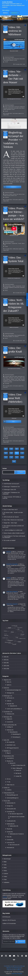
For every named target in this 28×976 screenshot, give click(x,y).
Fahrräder (9, 704)
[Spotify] (26, 956)
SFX (8, 779)
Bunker (16, 376)
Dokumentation (8, 59)
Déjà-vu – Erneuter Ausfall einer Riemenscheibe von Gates (15, 552)
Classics (17, 770)
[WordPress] (22, 956)
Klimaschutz (16, 59)
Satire (5, 740)
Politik (19, 379)
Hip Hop (17, 773)
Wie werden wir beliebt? (10, 540)
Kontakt (6, 966)
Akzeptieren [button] (14, 12)
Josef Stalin (16, 378)
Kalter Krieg (22, 378)
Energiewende (14, 243)
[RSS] (18, 956)
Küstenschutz (10, 108)
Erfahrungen (7, 696)
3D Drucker (9, 698)
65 (11, 449)
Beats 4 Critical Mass (18, 765)
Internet (14, 194)
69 (11, 453)
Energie (6, 246)
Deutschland (20, 376)
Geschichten (7, 712)
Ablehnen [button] (5, 12)
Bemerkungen (7, 859)
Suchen (5, 469)
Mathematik (10, 824)
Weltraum (16, 336)
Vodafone (12, 195)
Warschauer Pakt (17, 380)
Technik (9, 832)
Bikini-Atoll (12, 376)
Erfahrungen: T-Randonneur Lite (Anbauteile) (11, 493)
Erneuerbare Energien (15, 429)
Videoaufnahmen (8, 793)
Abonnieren (21, 942)
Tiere (8, 837)
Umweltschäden (10, 435)
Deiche (6, 107)
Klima (12, 59)
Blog (8, 753)
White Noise (10, 785)
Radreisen (9, 730)
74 (16, 457)
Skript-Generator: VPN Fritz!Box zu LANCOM (12, 497)
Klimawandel (22, 59)
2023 (5, 666)
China (6, 335)
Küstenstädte (16, 108)
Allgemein (6, 680)
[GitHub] (6, 956)
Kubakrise (8, 379)
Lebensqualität (6, 60)
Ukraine (10, 380)
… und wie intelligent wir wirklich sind (13, 530)
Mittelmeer (11, 60)
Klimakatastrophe (13, 431)
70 (16, 453)
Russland (6, 336)
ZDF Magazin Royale (12, 748)
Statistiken (6, 751)
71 (22, 453)
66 (16, 449)
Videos (5, 877)
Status (5, 871)
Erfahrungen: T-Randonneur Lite (12, 487)
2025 (5, 660)
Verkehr (6, 788)
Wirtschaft (9, 848)
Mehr (13, 421)
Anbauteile (12, 706)
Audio (8, 701)
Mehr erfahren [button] (5, 10)
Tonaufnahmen (7, 756)
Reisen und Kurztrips (9, 725)
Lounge (17, 776)
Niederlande (8, 109)
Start (4, 20)
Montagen (9, 693)
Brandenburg (16, 734)
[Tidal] (14, 960)
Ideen (8, 682)
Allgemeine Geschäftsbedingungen (13, 968)
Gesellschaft (10, 821)
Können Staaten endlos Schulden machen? (14, 533)
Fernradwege (16, 737)
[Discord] (14, 956)
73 (11, 457)
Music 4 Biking (16, 768)
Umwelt (15, 60)
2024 (5, 663)
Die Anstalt (9, 742)
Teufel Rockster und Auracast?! (11, 484)
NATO (16, 379)
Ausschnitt (9, 758)
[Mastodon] (2, 956)
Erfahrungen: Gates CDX (10, 490)
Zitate (5, 868)
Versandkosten (18, 970)
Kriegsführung (19, 335)
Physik (8, 829)
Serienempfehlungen (12, 798)
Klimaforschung (6, 431)
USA (13, 336)
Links (5, 865)
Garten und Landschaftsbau (13, 709)
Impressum (10, 966)
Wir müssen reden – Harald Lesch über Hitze (13, 513)
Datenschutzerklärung (19, 966)
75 (22, 457)
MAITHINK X (10, 745)
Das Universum (13, 845)
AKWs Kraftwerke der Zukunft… (11, 517)
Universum (9, 843)
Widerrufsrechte (10, 970)
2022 (5, 669)
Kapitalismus (11, 287)
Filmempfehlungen (11, 795)
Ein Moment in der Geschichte (17, 817)
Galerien (6, 874)
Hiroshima (11, 378)
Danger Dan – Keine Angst (10, 523)
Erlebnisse (7, 197)
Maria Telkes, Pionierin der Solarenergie (13, 520)
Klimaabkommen (14, 430)
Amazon (5, 897)
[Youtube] (10, 956)
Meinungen (6, 717)
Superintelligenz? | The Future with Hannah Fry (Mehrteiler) (14, 537)
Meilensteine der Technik (16, 834)
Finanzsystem (10, 809)
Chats (5, 880)
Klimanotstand (20, 431)
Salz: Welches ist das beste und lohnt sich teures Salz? (13, 526)
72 (5, 457)
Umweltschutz (16, 435)
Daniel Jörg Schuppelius (9, 57)
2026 (5, 657)
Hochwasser (17, 107)
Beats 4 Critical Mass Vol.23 (10, 510)
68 (5, 453)
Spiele (8, 685)
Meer (20, 108)
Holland (21, 107)
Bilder (5, 862)
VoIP (16, 195)
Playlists (9, 761)
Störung (8, 195)
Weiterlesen (13, 187)
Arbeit (5, 688)
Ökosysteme (10, 434)
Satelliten (10, 336)
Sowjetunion (5, 380)
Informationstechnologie (13, 690)
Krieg (15, 335)
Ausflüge (9, 727)
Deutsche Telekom (8, 194)
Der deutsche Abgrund (15, 814)
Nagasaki (12, 379)
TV (7, 782)
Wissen (6, 290)
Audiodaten (6, 882)
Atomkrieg (7, 376)
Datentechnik (10, 803)
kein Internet (19, 194)
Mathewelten (13, 826)
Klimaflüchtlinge (21, 430)
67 (22, 449)
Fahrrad (11, 763)
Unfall (8, 790)
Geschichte (7, 383)
